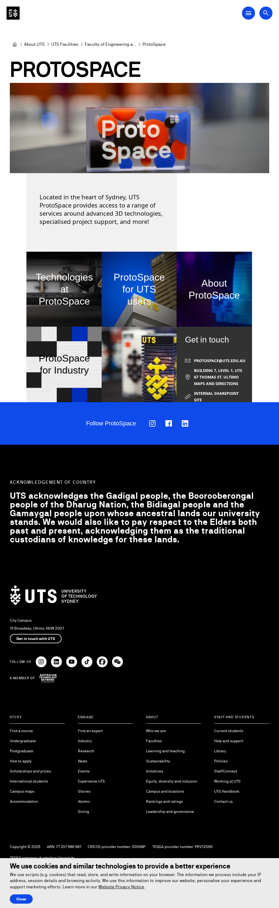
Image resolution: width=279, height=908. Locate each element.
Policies (221, 761)
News (82, 761)
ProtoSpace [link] (154, 44)
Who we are (156, 731)
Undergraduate (23, 741)
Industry (85, 741)
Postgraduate (21, 751)
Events (84, 771)
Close (21, 899)
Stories (84, 791)
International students (29, 781)
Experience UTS (91, 781)
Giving (83, 811)
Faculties (154, 741)
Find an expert (90, 731)
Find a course (21, 731)
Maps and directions (216, 383)
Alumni (84, 801)
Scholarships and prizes (30, 771)
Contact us (223, 801)
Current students (228, 731)
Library (220, 751)
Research (86, 751)
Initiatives (154, 771)
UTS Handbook (226, 791)
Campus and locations (165, 791)
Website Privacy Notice (121, 886)
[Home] (14, 44)
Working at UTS (227, 781)
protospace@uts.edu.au (219, 360)
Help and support (228, 741)
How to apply (21, 761)
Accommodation (24, 801)
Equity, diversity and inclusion (171, 781)
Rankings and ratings (164, 801)
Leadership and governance (170, 811)
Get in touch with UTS (35, 638)
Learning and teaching (165, 751)
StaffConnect (225, 771)
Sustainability (158, 761)
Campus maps (22, 791)
